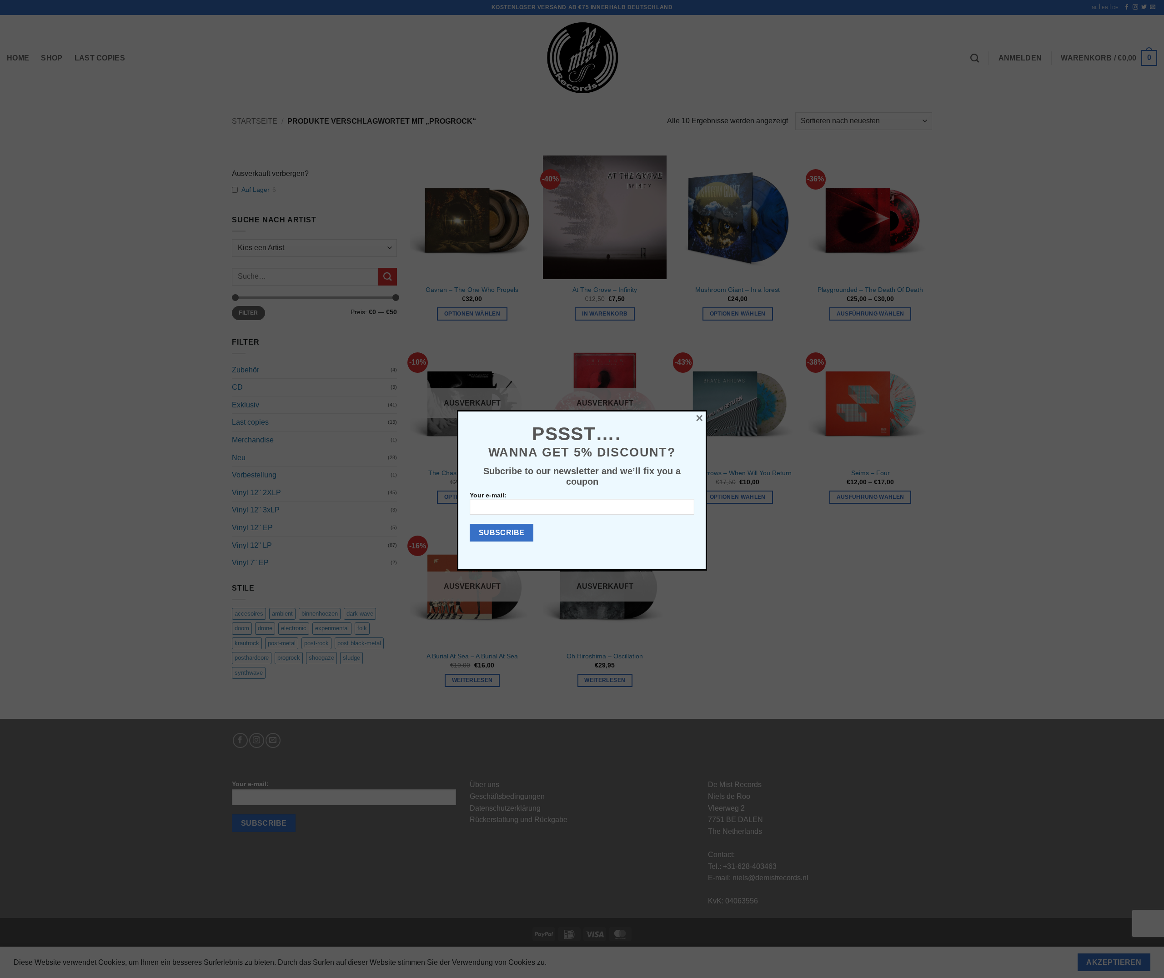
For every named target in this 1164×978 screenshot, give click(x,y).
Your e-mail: (488, 495)
